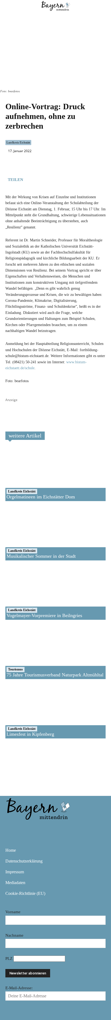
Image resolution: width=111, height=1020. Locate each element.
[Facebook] (30, 178)
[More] (68, 178)
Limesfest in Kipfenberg (30, 734)
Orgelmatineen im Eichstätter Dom (40, 496)
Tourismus (15, 669)
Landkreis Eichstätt (18, 142)
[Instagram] (27, 827)
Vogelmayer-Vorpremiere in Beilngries (44, 615)
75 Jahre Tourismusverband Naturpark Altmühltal (54, 674)
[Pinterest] (43, 827)
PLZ (9, 958)
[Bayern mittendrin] (37, 808)
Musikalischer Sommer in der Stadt (41, 556)
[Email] (55, 178)
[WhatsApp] (43, 178)
